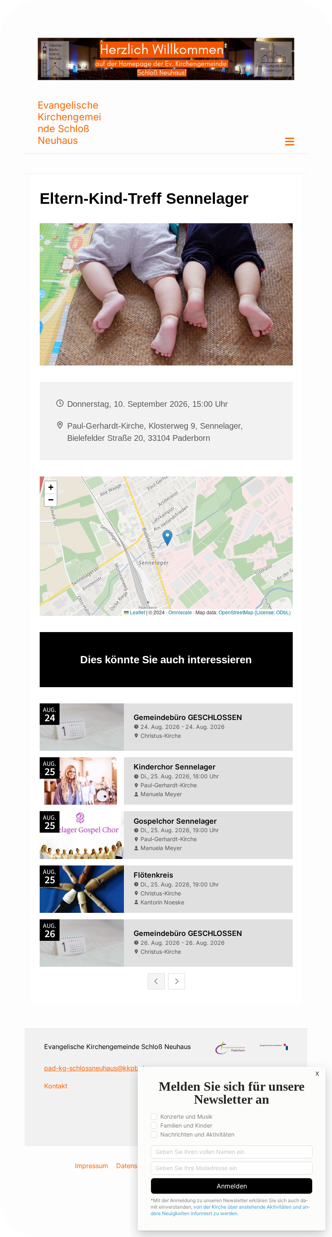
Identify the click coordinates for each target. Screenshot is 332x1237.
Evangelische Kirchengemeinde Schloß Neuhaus (69, 122)
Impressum (91, 1166)
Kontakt (55, 1086)
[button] (198, 141)
